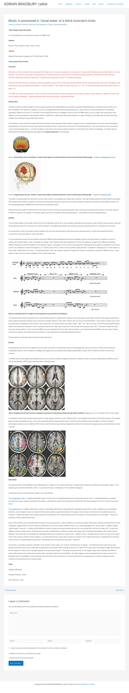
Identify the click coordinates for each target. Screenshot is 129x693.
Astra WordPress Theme (86, 684)
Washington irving (108, 157)
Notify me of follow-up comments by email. (25, 653)
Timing (50, 24)
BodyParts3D (106, 195)
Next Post (120, 590)
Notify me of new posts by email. (21, 658)
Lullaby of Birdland (15, 569)
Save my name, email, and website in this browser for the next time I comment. (39, 648)
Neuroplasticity (41, 24)
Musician (32, 24)
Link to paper (13, 61)
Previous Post (10, 590)
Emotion (26, 24)
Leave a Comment (15, 24)
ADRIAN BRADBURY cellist (26, 4)
